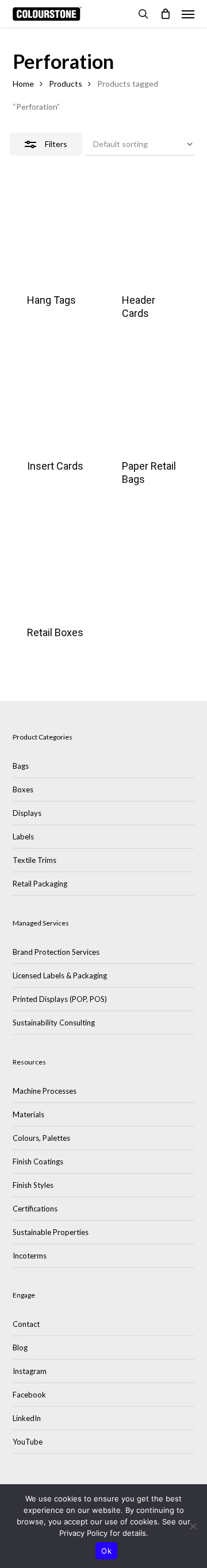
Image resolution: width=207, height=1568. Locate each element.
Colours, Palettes (41, 1138)
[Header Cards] (151, 235)
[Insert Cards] (56, 402)
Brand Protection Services (56, 952)
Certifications (35, 1208)
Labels (23, 836)
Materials (28, 1114)
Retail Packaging (40, 883)
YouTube (28, 1441)
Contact (26, 1324)
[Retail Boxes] (56, 568)
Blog (20, 1347)
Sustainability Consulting (54, 1022)
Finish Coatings (38, 1161)
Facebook (29, 1394)
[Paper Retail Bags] (151, 402)
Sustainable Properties (51, 1232)
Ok (106, 1550)
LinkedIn (27, 1418)
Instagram (30, 1371)
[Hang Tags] (56, 235)
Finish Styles (33, 1185)
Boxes (23, 789)
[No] (192, 1526)
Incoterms (30, 1255)
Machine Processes (44, 1090)
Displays (27, 813)
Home (23, 83)
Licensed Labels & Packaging (60, 975)
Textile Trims (34, 860)
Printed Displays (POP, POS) (60, 999)
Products (65, 83)
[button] (188, 14)
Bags (21, 766)
